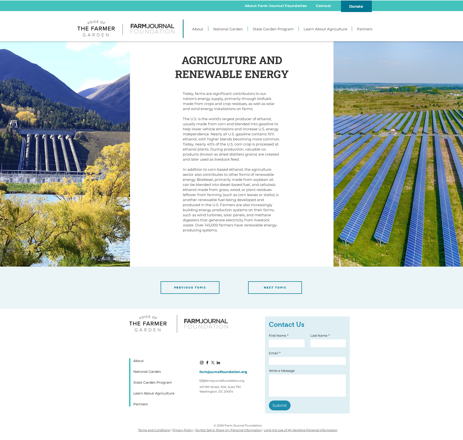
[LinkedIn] (218, 362)
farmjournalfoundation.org (223, 372)
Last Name (320, 335)
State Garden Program (152, 382)
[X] (213, 362)
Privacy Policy (182, 430)
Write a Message (282, 371)
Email (274, 353)
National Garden (147, 371)
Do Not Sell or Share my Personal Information (228, 430)
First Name (278, 335)
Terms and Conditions (154, 430)
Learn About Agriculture (152, 393)
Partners (140, 404)
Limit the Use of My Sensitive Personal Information (300, 430)
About (138, 361)
